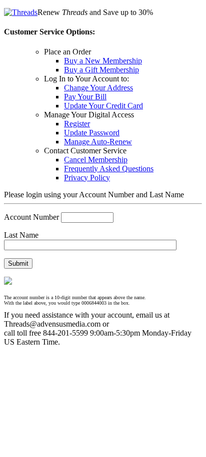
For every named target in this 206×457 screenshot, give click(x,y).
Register (77, 123)
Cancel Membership (96, 159)
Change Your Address (98, 87)
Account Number (31, 217)
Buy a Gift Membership (101, 69)
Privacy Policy (87, 177)
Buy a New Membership (103, 60)
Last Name (21, 235)
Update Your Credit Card (103, 105)
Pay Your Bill (85, 96)
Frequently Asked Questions (109, 168)
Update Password (92, 132)
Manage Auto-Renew (98, 141)
